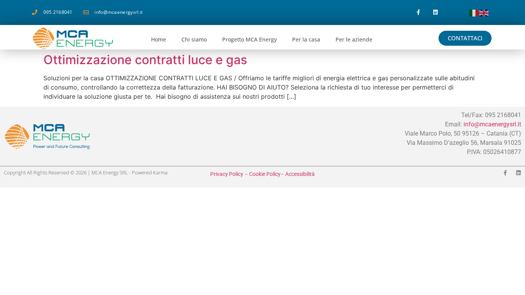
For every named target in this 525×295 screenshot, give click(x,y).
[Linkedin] (435, 12)
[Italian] (474, 12)
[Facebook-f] (418, 12)
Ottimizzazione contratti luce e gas (145, 59)
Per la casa (306, 39)
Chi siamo (194, 39)
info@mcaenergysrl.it (492, 124)
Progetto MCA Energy (249, 39)
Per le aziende (354, 39)
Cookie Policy (265, 174)
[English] (484, 12)
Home (158, 39)
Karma (160, 172)
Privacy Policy (226, 174)
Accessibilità (300, 174)
